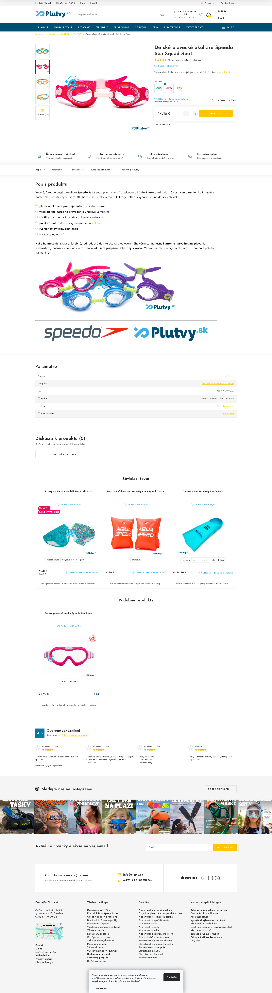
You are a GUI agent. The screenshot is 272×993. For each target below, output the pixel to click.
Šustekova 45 (45, 913)
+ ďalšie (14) (42, 114)
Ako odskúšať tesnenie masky (154, 937)
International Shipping (98, 923)
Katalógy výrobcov (148, 957)
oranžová (136, 559)
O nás (82, 3)
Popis (38, 169)
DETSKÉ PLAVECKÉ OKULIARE (218, 383)
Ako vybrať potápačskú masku (154, 920)
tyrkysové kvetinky (69, 559)
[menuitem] (43, 27)
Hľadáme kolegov (44, 962)
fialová (221, 559)
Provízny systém (43, 959)
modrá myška (53, 559)
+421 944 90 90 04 (187, 13)
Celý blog (195, 940)
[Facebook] (203, 878)
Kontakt (93, 3)
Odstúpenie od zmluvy (98, 937)
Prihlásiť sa (225, 847)
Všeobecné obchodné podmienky (104, 927)
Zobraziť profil (219, 789)
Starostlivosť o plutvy (149, 950)
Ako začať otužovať (201, 930)
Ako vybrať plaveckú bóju (204, 923)
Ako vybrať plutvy (148, 923)
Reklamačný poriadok (98, 933)
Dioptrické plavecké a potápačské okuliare (160, 913)
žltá (213, 559)
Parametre (56, 169)
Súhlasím (172, 977)
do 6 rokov (228, 413)
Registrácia (229, 3)
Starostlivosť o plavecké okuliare (155, 940)
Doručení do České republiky (102, 920)
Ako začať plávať (199, 916)
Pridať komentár (65, 454)
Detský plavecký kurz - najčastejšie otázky (212, 927)
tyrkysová (186, 559)
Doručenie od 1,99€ (65, 3)
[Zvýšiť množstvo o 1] (195, 113)
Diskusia (76, 169)
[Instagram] (210, 878)
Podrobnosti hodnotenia (191, 60)
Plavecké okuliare (225, 406)
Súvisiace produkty (100, 169)
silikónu (97, 223)
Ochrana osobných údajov (100, 940)
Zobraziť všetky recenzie (74, 735)
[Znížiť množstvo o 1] (186, 113)
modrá (73, 681)
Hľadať (162, 14)
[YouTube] (217, 878)
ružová (196, 559)
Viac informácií (224, 72)
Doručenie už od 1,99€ (226, 100)
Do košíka (216, 113)
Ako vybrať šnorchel (149, 930)
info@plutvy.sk (133, 875)
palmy (83, 559)
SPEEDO (166, 124)
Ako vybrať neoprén (149, 927)
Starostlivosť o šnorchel (151, 954)
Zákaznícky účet (95, 947)
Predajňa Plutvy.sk (43, 3)
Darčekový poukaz (96, 961)
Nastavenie (100, 988)
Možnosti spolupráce (46, 952)
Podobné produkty (129, 169)
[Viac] (228, 27)
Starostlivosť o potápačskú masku (156, 944)
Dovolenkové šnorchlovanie (205, 913)
